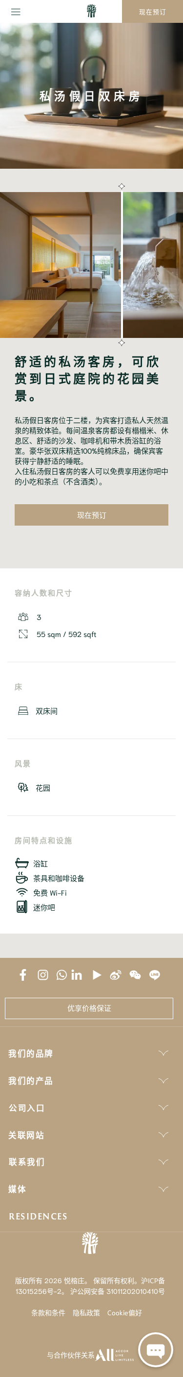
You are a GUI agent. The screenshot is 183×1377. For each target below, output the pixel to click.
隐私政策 (86, 1312)
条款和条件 (48, 1312)
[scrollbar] (120, 265)
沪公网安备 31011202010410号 (117, 1291)
